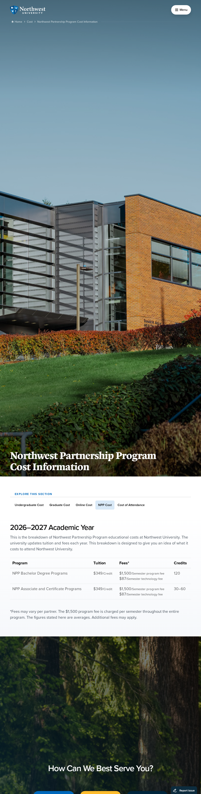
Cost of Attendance (131, 505)
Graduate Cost (59, 505)
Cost (30, 21)
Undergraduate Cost (29, 505)
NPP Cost (105, 505)
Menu (183, 9)
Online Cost (84, 505)
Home (18, 21)
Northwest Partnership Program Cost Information (67, 21)
